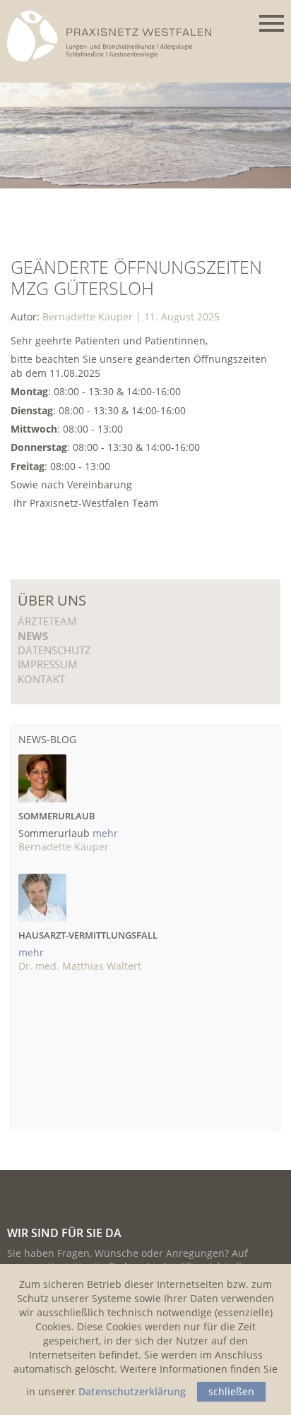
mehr (105, 833)
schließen (231, 1391)
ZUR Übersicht (131, 529)
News (33, 636)
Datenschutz (54, 650)
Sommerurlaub (56, 815)
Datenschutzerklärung (132, 1391)
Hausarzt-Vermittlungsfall (88, 935)
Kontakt (41, 679)
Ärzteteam (47, 621)
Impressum (48, 664)
